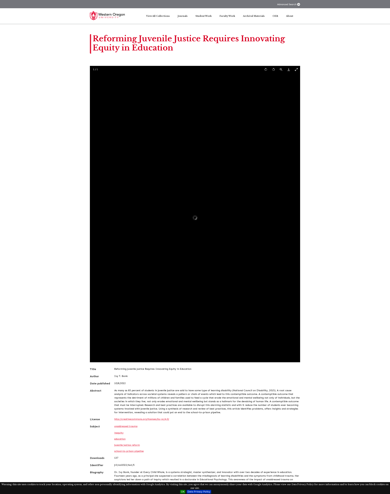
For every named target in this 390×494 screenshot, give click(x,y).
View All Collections (158, 16)
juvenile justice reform (127, 445)
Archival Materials (254, 16)
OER (275, 16)
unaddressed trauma (125, 426)
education (120, 438)
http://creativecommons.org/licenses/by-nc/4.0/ (141, 419)
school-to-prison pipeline (129, 451)
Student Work (203, 16)
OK (182, 491)
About (289, 16)
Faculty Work (227, 16)
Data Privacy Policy (199, 491)
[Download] (288, 69)
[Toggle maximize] (296, 69)
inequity (119, 432)
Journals (183, 16)
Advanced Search (286, 4)
